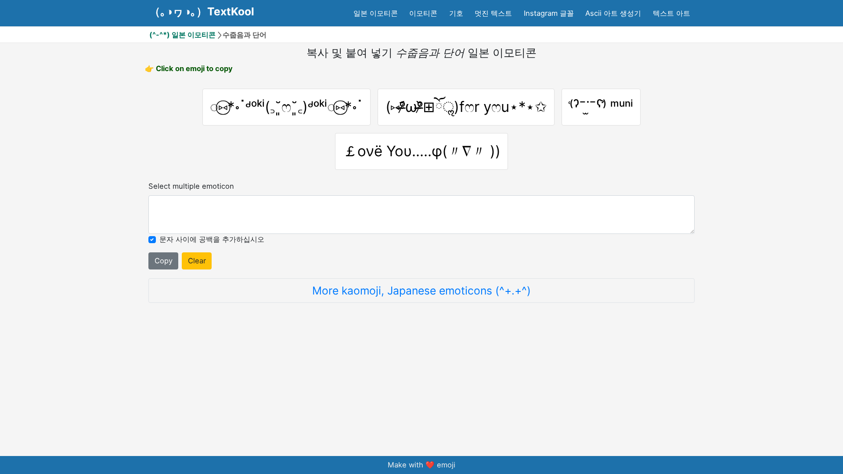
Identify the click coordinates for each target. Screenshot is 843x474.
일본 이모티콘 (375, 13)
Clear (197, 260)
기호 (456, 13)
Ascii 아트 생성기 (613, 13)
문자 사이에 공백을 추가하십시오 (211, 239)
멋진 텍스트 (493, 13)
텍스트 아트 (671, 13)
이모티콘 (423, 13)
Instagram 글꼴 (549, 13)
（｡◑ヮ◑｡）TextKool (201, 12)
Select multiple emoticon (191, 186)
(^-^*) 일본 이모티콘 (182, 34)
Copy (164, 260)
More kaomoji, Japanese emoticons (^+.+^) (421, 290)
